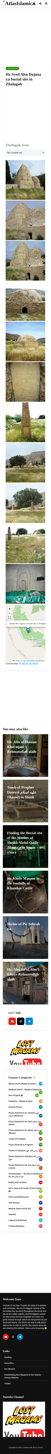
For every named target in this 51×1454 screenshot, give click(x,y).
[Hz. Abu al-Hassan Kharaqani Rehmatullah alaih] (25, 755)
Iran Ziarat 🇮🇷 (12, 68)
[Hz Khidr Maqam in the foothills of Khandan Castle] (25, 891)
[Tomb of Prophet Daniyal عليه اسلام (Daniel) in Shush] (25, 800)
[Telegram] (29, 1021)
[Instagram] (20, 1021)
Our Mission (9, 1369)
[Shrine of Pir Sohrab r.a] (25, 937)
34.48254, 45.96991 (29, 663)
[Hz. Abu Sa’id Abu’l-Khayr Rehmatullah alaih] (25, 982)
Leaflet (17, 660)
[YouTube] (12, 1021)
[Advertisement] (25, 35)
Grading (7, 1357)
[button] (28, 631)
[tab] (25, 153)
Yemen (7, 1383)
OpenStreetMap (29, 660)
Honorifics (9, 1363)
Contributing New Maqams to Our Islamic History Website (22, 1376)
